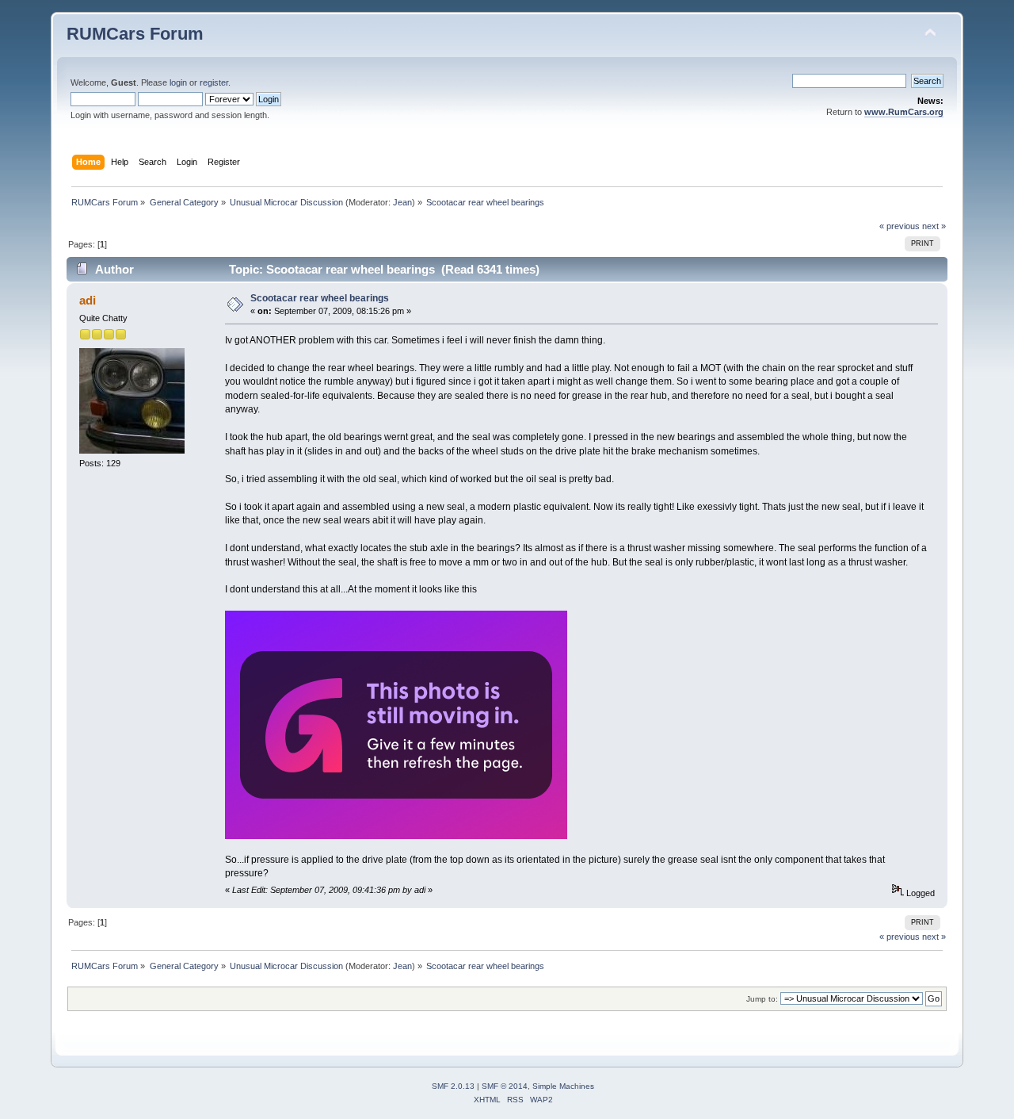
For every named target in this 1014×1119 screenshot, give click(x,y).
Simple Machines (563, 1086)
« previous (899, 226)
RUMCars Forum (135, 34)
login (178, 82)
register (214, 82)
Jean (402, 202)
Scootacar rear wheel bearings (319, 298)
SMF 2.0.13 (453, 1086)
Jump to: (762, 998)
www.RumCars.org (903, 112)
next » (934, 226)
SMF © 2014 (505, 1086)
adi (87, 300)
